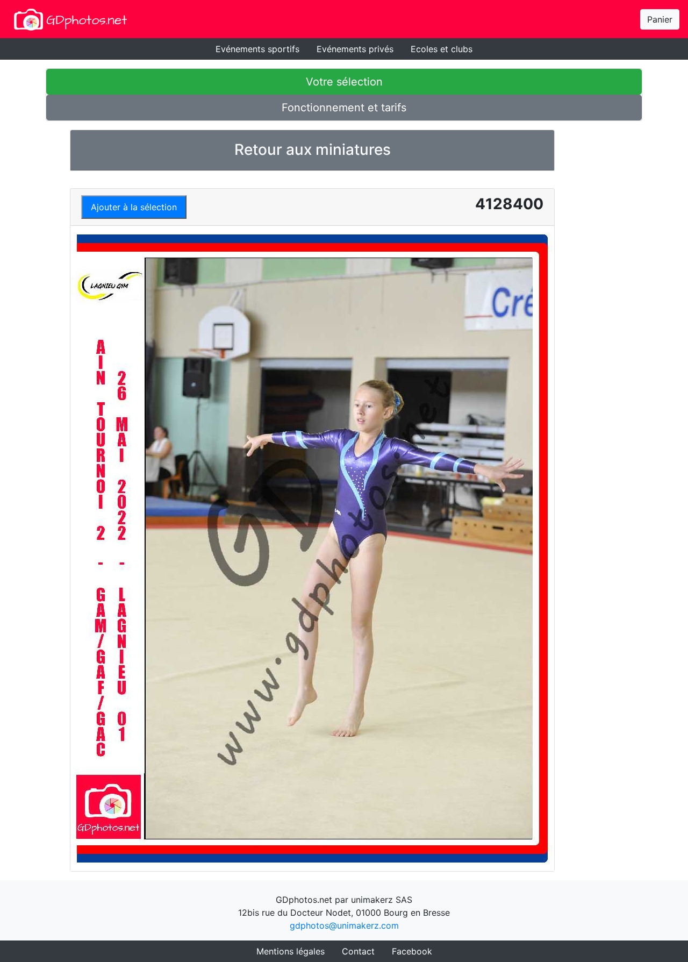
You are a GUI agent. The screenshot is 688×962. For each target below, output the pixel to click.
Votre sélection (344, 81)
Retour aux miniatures (312, 149)
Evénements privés (355, 49)
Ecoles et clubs (441, 49)
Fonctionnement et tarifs (344, 107)
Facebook (412, 951)
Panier (659, 19)
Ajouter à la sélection (134, 207)
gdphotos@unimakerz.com (344, 925)
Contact (358, 951)
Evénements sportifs (257, 49)
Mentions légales (290, 951)
